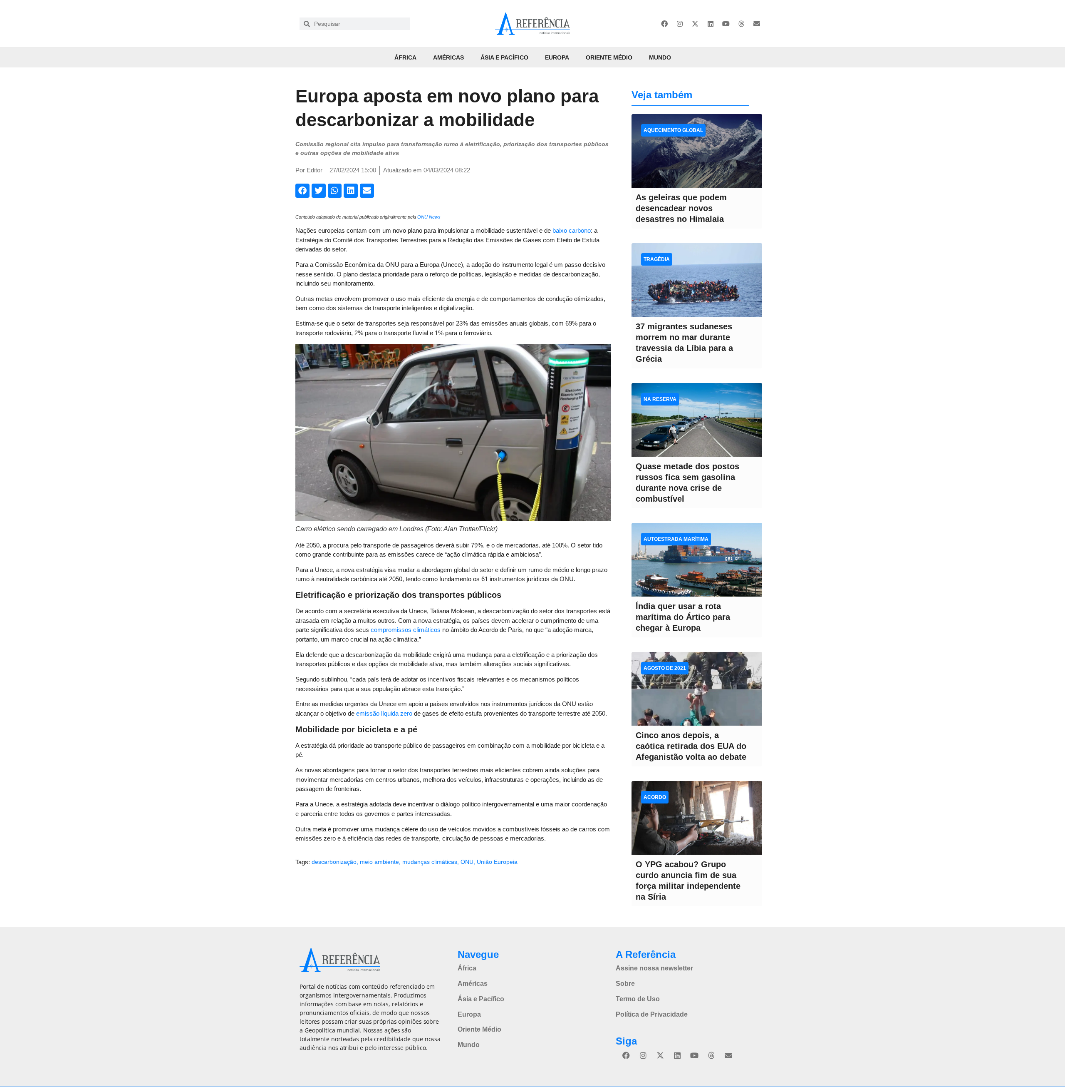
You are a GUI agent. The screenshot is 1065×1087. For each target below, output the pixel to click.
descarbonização (334, 861)
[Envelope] (756, 23)
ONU (467, 861)
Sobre (625, 983)
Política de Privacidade (652, 1014)
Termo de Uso (638, 998)
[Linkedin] (710, 23)
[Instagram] (679, 23)
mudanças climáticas (429, 861)
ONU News (429, 216)
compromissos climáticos (406, 629)
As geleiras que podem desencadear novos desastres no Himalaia (681, 208)
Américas (448, 57)
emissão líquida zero (384, 713)
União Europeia (497, 861)
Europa (557, 57)
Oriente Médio (609, 57)
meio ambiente (379, 861)
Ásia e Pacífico (504, 57)
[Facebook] (664, 23)
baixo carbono (571, 230)
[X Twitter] (695, 23)
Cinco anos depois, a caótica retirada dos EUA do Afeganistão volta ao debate (691, 746)
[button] (302, 191)
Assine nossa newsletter (654, 968)
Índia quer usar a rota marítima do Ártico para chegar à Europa (683, 617)
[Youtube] (726, 23)
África (405, 57)
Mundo (660, 57)
